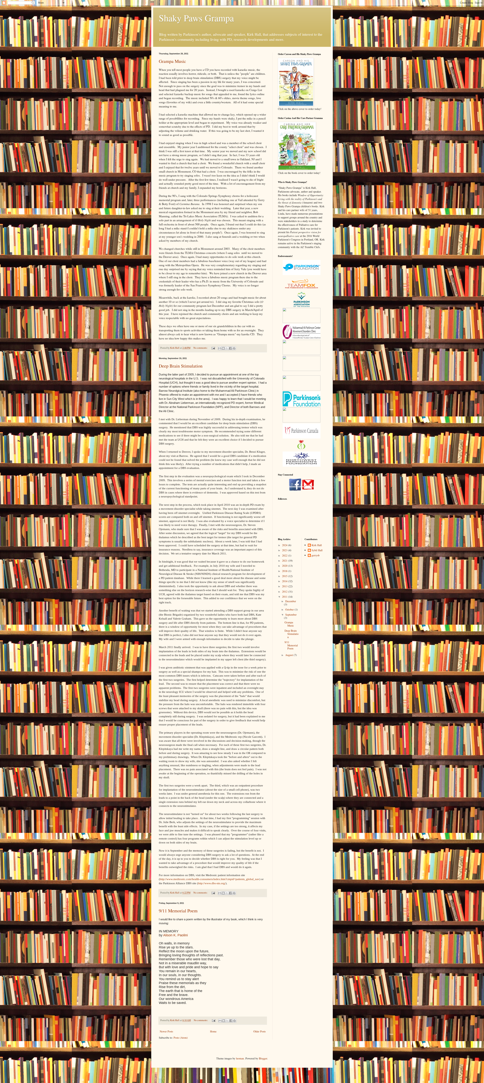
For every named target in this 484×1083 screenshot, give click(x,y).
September (291, 614)
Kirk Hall (317, 545)
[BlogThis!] (223, 348)
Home (213, 1031)
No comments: (200, 347)
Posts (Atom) (181, 1037)
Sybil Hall (317, 550)
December (290, 601)
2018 (285, 571)
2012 (285, 591)
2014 (285, 581)
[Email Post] (213, 347)
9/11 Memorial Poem (178, 911)
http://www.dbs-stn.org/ (212, 883)
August (289, 655)
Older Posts (259, 1031)
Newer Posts (166, 1031)
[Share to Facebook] (230, 348)
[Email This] (220, 348)
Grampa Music (172, 61)
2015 (285, 576)
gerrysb (316, 555)
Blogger (263, 1058)
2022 (285, 555)
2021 (285, 560)
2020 (285, 565)
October (290, 609)
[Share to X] (227, 348)
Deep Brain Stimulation (180, 366)
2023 (285, 550)
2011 (285, 596)
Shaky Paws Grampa (196, 18)
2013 (285, 586)
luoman (240, 1058)
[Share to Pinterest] (234, 348)
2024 (285, 545)
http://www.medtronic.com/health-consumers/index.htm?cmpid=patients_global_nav (209, 879)
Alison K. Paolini (175, 935)
